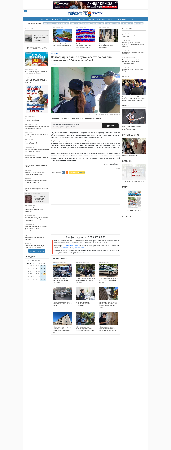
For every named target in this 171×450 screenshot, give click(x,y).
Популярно (128, 28)
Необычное (101, 19)
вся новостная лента (36, 251)
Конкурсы (111, 19)
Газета (131, 19)
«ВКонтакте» (64, 248)
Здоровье (69, 19)
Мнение (126, 76)
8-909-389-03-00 (96, 237)
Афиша (125, 105)
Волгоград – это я (130, 135)
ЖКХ (84, 19)
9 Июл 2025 (53, 64)
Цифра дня (127, 161)
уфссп (118, 168)
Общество (54, 53)
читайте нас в (77, 172)
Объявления (122, 19)
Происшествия (43, 19)
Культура (91, 19)
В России (126, 216)
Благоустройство (57, 19)
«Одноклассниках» (77, 248)
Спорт (78, 19)
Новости (29, 28)
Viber (76, 246)
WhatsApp (69, 246)
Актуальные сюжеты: (34, 23)
